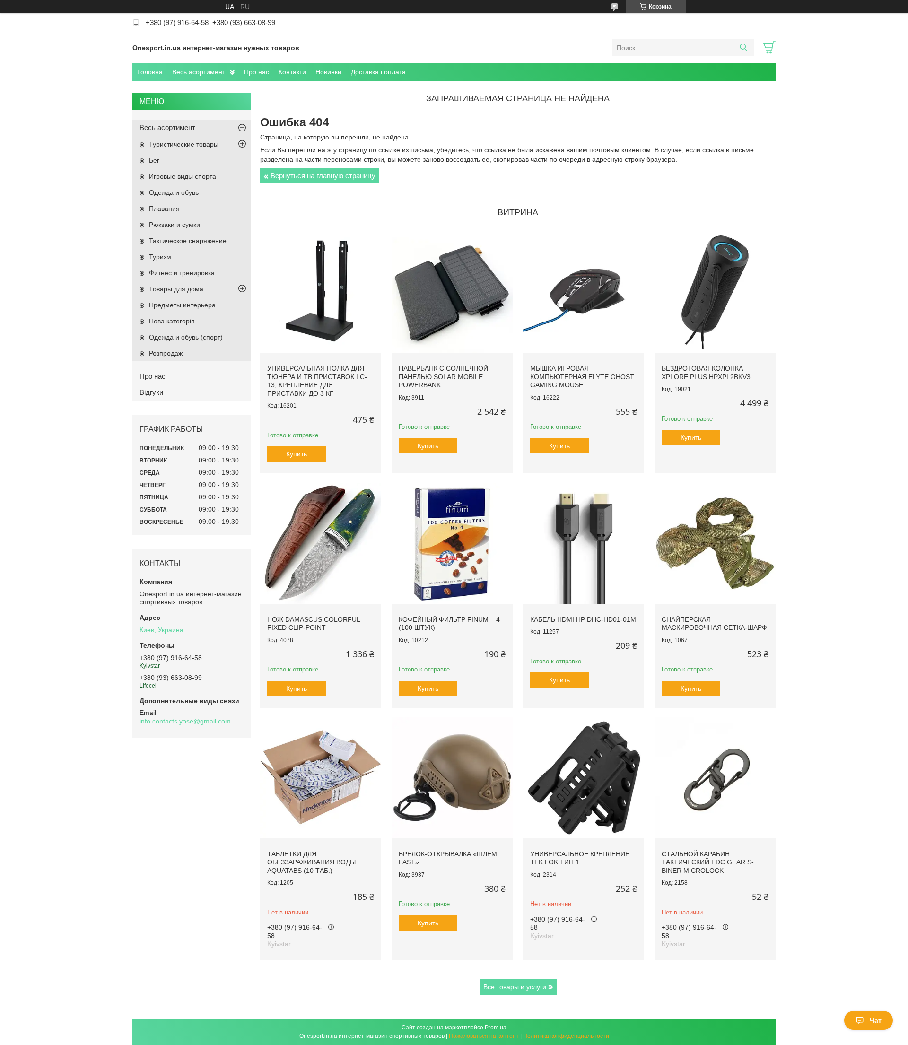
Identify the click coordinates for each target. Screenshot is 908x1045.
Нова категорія (172, 321)
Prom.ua (495, 1027)
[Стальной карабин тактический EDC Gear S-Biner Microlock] (715, 777)
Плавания (164, 208)
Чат (876, 1020)
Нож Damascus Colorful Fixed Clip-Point (313, 624)
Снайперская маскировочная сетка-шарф (714, 624)
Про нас (256, 72)
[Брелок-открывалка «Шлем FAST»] (452, 777)
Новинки (328, 72)
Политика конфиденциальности (566, 1036)
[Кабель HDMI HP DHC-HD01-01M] (583, 543)
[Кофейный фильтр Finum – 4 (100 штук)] (452, 543)
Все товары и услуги (514, 987)
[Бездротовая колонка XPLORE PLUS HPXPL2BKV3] (715, 292)
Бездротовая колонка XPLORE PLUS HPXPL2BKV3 (706, 373)
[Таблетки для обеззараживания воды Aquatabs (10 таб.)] (320, 777)
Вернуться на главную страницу (323, 176)
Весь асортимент (198, 72)
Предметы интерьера (182, 305)
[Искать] (743, 47)
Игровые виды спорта (182, 176)
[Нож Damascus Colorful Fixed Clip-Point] (320, 543)
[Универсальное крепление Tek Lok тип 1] (583, 777)
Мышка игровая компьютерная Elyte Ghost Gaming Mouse (582, 377)
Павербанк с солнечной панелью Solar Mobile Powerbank (443, 377)
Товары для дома (176, 289)
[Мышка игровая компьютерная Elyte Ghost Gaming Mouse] (583, 292)
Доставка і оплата (378, 72)
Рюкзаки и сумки (174, 224)
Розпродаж (166, 353)
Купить (296, 454)
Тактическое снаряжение (188, 240)
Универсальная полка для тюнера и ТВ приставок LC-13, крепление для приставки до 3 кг (317, 381)
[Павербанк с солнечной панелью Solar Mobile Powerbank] (452, 292)
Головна (150, 72)
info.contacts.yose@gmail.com (185, 721)
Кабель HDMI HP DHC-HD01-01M (583, 619)
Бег (154, 160)
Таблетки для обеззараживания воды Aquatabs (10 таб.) (311, 862)
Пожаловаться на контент (484, 1036)
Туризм (160, 257)
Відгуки (151, 392)
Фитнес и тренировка (182, 273)
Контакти (292, 72)
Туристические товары (183, 144)
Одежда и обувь (174, 192)
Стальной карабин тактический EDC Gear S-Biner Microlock (708, 862)
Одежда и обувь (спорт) (186, 337)
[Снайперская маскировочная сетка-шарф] (715, 543)
